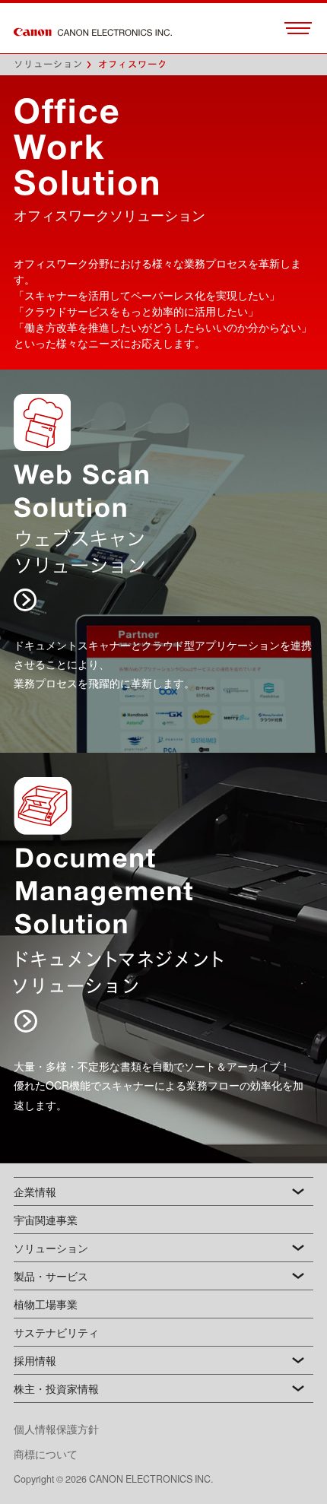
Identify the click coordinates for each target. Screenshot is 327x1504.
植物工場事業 (46, 1304)
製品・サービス (51, 1275)
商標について (46, 1453)
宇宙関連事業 (46, 1219)
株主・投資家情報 (56, 1388)
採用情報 (35, 1360)
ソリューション (48, 64)
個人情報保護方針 (67, 1428)
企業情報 (35, 1191)
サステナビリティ (56, 1332)
